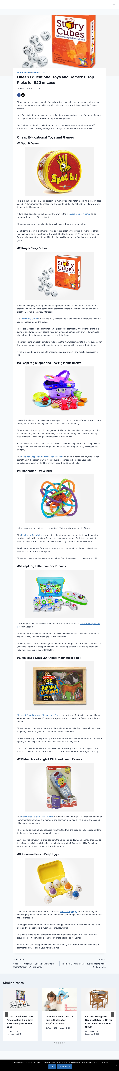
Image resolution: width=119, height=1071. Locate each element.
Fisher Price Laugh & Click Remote (37, 817)
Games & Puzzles (38, 72)
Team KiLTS (23, 88)
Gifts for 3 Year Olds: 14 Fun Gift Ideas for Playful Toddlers (59, 1020)
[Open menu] (114, 4)
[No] (116, 1065)
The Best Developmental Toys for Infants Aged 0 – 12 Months (84, 963)
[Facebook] (19, 95)
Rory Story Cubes (29, 319)
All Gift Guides (23, 72)
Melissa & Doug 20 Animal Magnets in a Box (37, 715)
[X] (23, 95)
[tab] (54, 1043)
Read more (64, 1066)
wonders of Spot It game (78, 214)
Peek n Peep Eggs (68, 911)
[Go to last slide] (6, 1014)
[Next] (112, 1014)
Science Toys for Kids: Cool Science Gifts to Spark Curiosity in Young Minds (33, 963)
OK (52, 1066)
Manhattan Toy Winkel (31, 535)
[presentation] (20, 999)
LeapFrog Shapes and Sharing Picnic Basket (42, 457)
